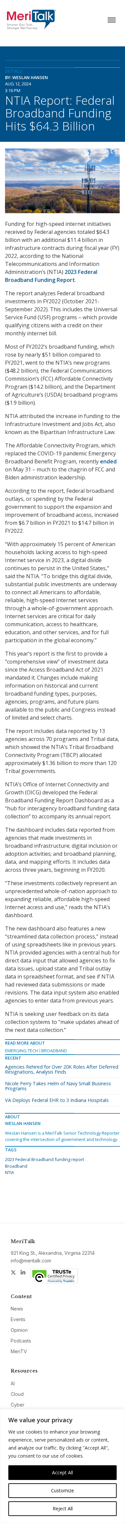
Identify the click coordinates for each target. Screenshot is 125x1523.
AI (13, 1383)
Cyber (17, 1405)
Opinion (19, 1330)
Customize (62, 1490)
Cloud (17, 1394)
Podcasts (21, 1341)
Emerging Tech (21, 1051)
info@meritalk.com (31, 1260)
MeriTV (19, 1351)
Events (18, 1319)
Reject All (63, 1508)
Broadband (54, 1051)
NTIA (9, 1172)
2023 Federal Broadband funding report (44, 1159)
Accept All (62, 1472)
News (17, 1308)
